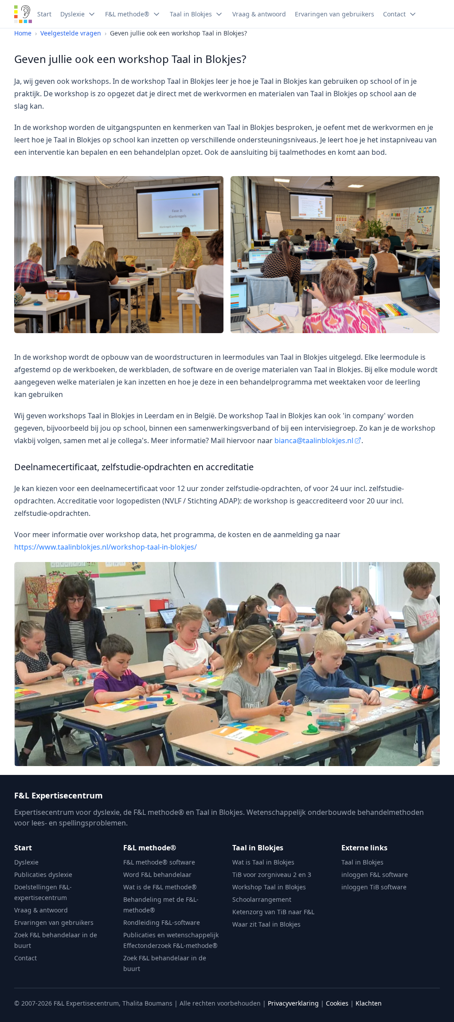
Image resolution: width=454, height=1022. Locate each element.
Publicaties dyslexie (43, 874)
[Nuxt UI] (23, 14)
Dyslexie (26, 862)
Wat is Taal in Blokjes (263, 862)
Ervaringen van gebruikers (54, 922)
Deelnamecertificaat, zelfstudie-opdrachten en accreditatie (134, 467)
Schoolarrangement (261, 899)
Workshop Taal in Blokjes (269, 887)
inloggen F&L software (374, 874)
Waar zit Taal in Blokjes (266, 924)
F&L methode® (149, 848)
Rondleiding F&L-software (161, 922)
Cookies (337, 1003)
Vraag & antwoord (41, 910)
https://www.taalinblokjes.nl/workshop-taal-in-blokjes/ (105, 547)
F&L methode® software (159, 862)
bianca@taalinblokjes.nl (313, 440)
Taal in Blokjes (257, 848)
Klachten (369, 1003)
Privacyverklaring (293, 1003)
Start (23, 848)
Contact (25, 958)
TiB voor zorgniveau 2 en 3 (271, 874)
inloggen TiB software (374, 887)
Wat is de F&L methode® (160, 887)
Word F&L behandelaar (157, 874)
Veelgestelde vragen (70, 33)
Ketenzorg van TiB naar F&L (273, 912)
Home (22, 33)
